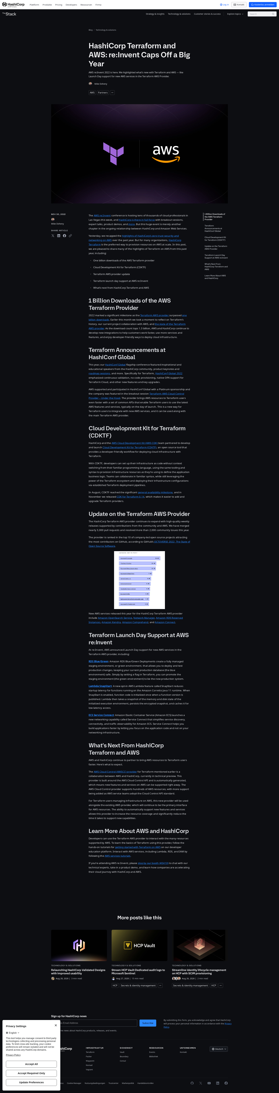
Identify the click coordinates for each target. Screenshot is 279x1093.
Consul (123, 1060)
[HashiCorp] (13, 4)
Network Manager (143, 617)
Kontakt (183, 1052)
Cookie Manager (74, 1083)
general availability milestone (155, 492)
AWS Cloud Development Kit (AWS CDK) (135, 443)
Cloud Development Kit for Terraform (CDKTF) (129, 447)
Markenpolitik (128, 1083)
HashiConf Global (115, 364)
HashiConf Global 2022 (168, 373)
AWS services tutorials (117, 855)
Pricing (58, 4)
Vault (122, 1052)
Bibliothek (153, 1056)
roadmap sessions (99, 373)
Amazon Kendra (111, 622)
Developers (71, 4)
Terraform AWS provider (154, 315)
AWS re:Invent (102, 215)
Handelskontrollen (145, 1083)
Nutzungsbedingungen (95, 1083)
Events (152, 1052)
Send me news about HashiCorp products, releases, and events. (86, 1030)
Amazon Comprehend (135, 622)
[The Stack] (9, 14)
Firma (98, 4)
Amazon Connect (165, 622)
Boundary (124, 1056)
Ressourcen (86, 4)
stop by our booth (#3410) (153, 863)
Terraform (90, 1052)
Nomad (89, 1065)
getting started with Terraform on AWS (138, 847)
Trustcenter (113, 1083)
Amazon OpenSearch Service (115, 617)
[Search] (273, 14)
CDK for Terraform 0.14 (130, 496)
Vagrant (89, 1069)
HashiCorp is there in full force (137, 219)
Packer (89, 1056)
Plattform (34, 4)
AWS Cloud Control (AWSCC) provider (115, 771)
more (131, 224)
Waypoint (90, 1060)
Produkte (47, 4)
